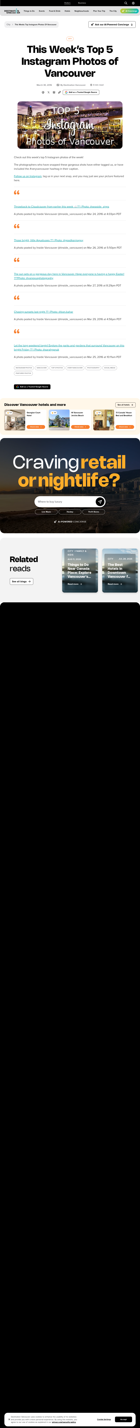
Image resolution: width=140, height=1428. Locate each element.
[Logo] (12, 11)
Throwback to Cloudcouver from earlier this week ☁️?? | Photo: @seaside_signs (61, 206)
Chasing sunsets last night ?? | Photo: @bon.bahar (43, 312)
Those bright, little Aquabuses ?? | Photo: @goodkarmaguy (48, 240)
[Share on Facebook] (43, 92)
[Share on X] (48, 92)
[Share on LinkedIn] (54, 92)
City (8, 24)
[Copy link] (59, 92)
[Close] (9, 1419)
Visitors (67, 3)
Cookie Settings (104, 1419)
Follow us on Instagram (28, 176)
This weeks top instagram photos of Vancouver (35, 24)
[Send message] (100, 501)
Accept (123, 1419)
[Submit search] (126, 3)
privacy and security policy (64, 1422)
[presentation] (70, 39)
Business (82, 3)
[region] (70, 1419)
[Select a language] (133, 3)
